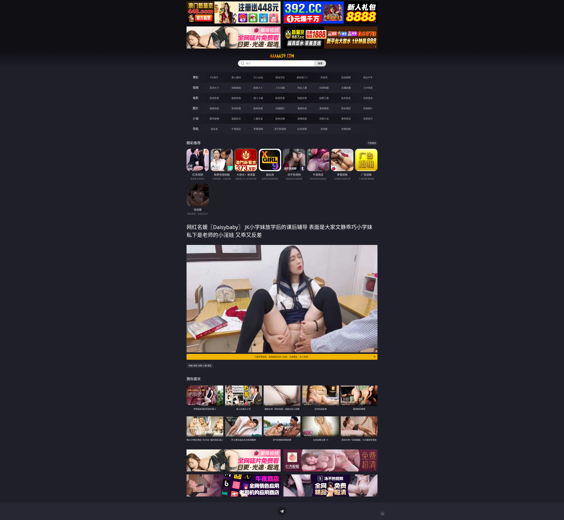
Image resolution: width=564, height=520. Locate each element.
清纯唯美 (324, 108)
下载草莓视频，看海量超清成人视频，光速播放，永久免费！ (282, 356)
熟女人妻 (302, 87)
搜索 (320, 63)
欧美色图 (258, 108)
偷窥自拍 (214, 108)
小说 (196, 119)
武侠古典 (280, 118)
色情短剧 (346, 129)
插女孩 (214, 129)
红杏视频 (302, 129)
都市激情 (214, 118)
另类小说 (324, 118)
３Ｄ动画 (280, 87)
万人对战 (258, 77)
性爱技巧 (368, 118)
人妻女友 (258, 118)
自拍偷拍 (236, 87)
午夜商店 (236, 129)
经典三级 (324, 98)
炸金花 (324, 77)
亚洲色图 (236, 108)
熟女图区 (346, 108)
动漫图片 (280, 108)
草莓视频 (258, 129)
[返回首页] (382, 513)
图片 (196, 108)
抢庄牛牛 (368, 77)
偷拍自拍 (236, 98)
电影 (196, 98)
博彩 (196, 77)
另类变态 (368, 98)
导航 (196, 129)
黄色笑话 (346, 118)
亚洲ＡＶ (214, 87)
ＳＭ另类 (368, 87)
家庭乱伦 (236, 118)
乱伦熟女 (346, 98)
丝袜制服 (324, 87)
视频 (196, 88)
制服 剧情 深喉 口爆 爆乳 (200, 365)
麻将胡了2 (302, 77)
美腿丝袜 (302, 108)
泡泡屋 (324, 129)
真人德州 (236, 77)
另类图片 (368, 108)
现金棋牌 (346, 77)
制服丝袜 (302, 98)
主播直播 (346, 87)
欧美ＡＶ (258, 87)
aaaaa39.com (282, 56)
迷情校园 (302, 118)
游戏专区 (280, 77)
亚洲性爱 (214, 98)
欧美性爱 (280, 98)
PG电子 (214, 77)
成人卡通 (258, 98)
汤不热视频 (280, 129)
